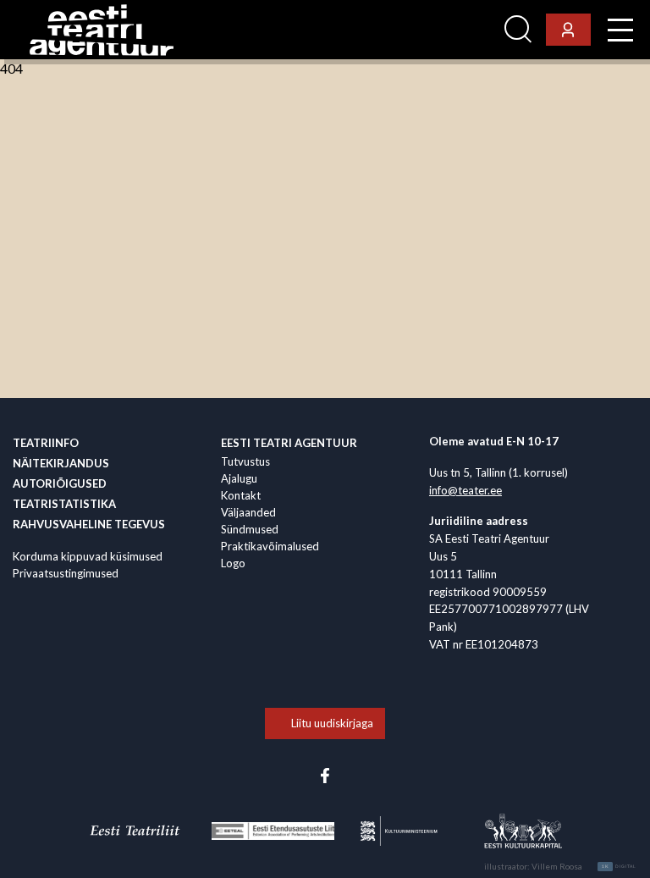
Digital (619, 866)
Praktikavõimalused (270, 546)
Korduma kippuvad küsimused (87, 556)
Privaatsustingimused (65, 573)
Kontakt (241, 495)
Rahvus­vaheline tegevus (89, 524)
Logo (233, 563)
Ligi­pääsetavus (451, 30)
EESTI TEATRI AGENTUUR (289, 443)
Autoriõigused (60, 483)
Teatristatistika (64, 504)
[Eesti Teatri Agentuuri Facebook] (325, 774)
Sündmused (249, 529)
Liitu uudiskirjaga (332, 723)
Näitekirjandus (61, 463)
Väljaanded (248, 512)
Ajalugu (239, 478)
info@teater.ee (465, 490)
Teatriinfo (46, 443)
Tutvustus (245, 461)
